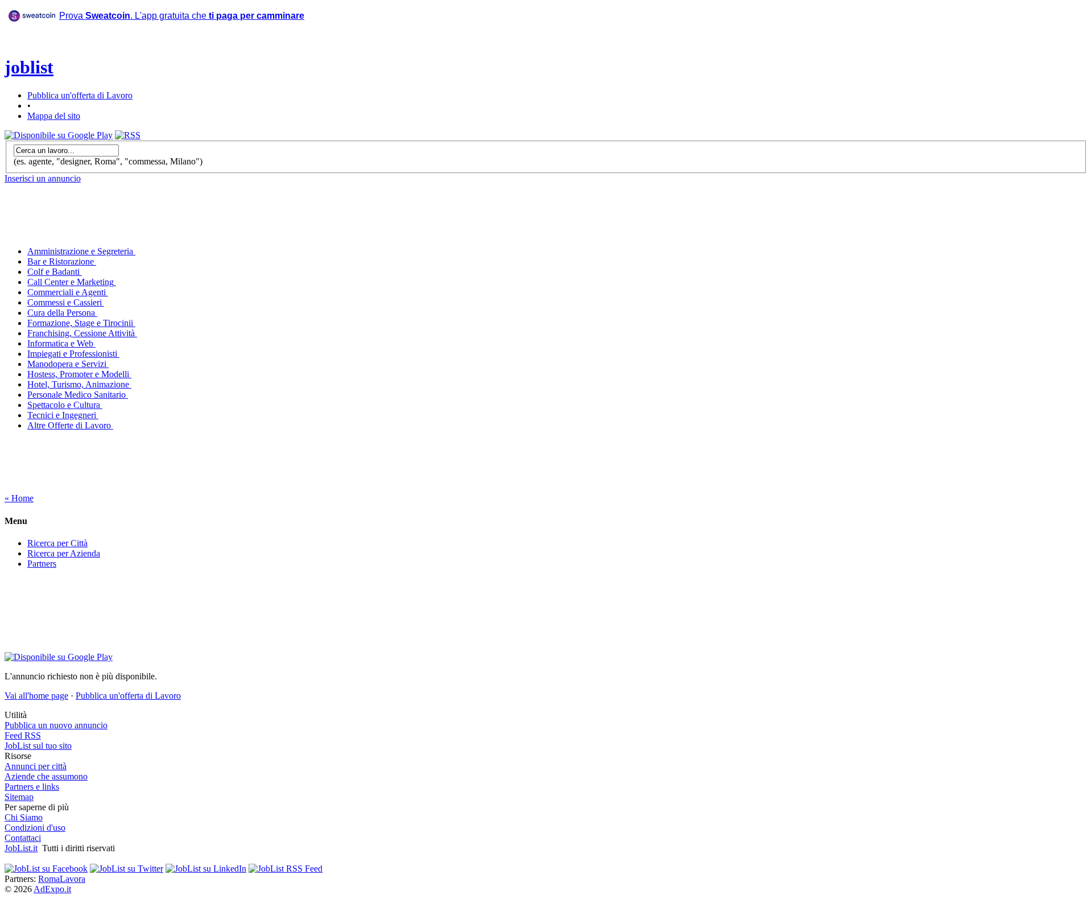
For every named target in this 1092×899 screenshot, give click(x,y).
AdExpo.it (52, 889)
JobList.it (21, 848)
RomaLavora (61, 879)
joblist (29, 67)
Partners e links (32, 786)
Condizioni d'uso (35, 827)
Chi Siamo (24, 817)
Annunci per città (36, 766)
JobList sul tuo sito (38, 745)
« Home (19, 498)
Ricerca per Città (57, 543)
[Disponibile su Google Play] (59, 135)
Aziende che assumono (46, 776)
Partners (41, 563)
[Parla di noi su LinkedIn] (206, 868)
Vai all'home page (36, 695)
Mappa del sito (53, 116)
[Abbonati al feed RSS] (127, 135)
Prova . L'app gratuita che (181, 15)
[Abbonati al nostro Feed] (285, 868)
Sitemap (19, 797)
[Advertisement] (191, 56)
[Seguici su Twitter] (126, 868)
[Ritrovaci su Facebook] (46, 868)
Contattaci (23, 838)
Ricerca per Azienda (63, 553)
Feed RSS (23, 735)
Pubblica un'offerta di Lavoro (80, 95)
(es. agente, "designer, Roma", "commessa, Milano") (108, 161)
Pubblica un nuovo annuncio (56, 725)
